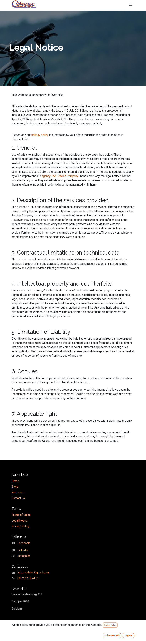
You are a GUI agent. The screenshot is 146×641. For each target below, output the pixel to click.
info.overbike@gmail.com (33, 572)
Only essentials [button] (112, 635)
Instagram (23, 556)
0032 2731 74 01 (28, 578)
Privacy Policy (20, 526)
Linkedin (22, 550)
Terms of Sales (21, 515)
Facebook (23, 543)
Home (15, 481)
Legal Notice (19, 520)
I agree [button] (128, 635)
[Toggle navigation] (130, 4)
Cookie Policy (110, 625)
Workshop (18, 492)
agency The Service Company (60, 176)
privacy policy (39, 135)
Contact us (18, 498)
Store (15, 486)
